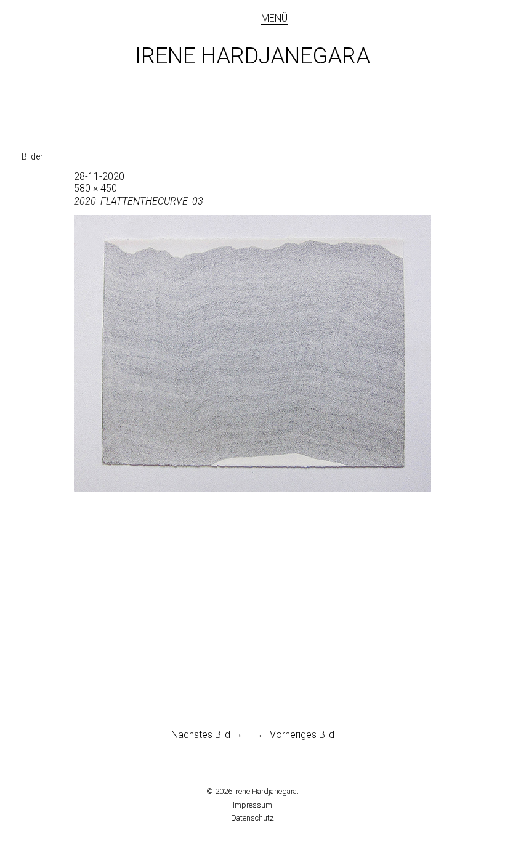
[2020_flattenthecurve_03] (252, 489)
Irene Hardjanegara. (266, 791)
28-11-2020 (99, 176)
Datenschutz (252, 817)
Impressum (252, 804)
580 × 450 (95, 188)
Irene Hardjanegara (252, 56)
